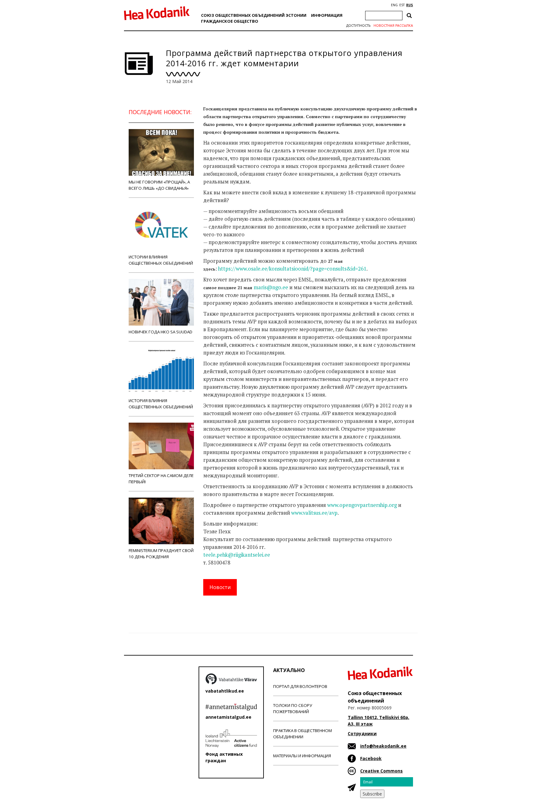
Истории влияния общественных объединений (161, 260)
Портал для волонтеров (300, 686)
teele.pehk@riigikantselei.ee (236, 554)
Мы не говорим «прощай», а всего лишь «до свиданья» (159, 185)
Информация (326, 15)
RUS (409, 5)
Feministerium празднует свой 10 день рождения (161, 553)
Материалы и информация (302, 756)
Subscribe (372, 794)
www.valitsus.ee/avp (314, 512)
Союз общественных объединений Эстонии (253, 15)
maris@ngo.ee (271, 287)
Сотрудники (362, 733)
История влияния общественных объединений (161, 404)
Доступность (358, 25)
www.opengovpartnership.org (362, 505)
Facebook (371, 758)
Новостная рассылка (393, 25)
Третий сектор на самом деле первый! (161, 479)
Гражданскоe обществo (229, 21)
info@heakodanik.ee (383, 746)
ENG (394, 5)
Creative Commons (381, 771)
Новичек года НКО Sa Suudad (160, 332)
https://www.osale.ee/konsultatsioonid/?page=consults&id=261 (292, 268)
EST (402, 5)
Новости (220, 587)
